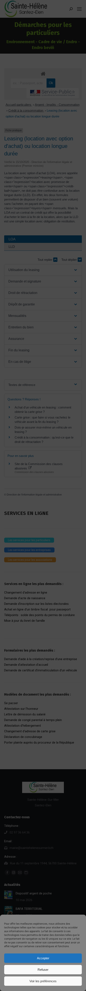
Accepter (43, 958)
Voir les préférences (43, 981)
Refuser (43, 969)
